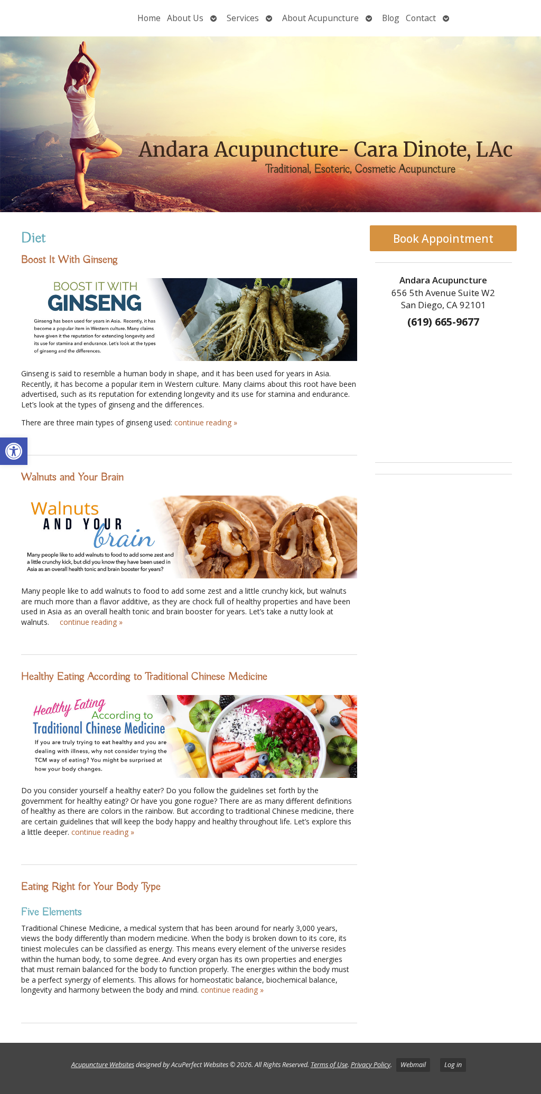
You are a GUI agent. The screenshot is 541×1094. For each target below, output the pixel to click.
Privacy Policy (370, 1064)
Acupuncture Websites (102, 1064)
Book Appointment (443, 238)
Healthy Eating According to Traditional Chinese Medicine (144, 676)
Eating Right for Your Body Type (91, 886)
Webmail (413, 1064)
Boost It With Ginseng (69, 260)
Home (149, 18)
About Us (185, 18)
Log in (453, 1064)
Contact (421, 18)
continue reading (205, 422)
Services (243, 18)
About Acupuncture (320, 18)
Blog (390, 18)
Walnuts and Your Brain (72, 477)
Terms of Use (329, 1064)
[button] (13, 451)
